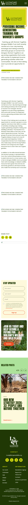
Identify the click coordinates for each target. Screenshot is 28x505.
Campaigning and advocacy (11, 70)
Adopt (4, 478)
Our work (5, 470)
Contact (17, 477)
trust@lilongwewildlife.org (14, 455)
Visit (3, 475)
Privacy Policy (14, 497)
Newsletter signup (20, 470)
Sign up (14, 313)
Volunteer (5, 472)
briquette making (18, 128)
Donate (8, 344)
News (4, 480)
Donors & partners (21, 480)
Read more (16, 420)
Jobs (16, 482)
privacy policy (9, 308)
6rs (18, 501)
